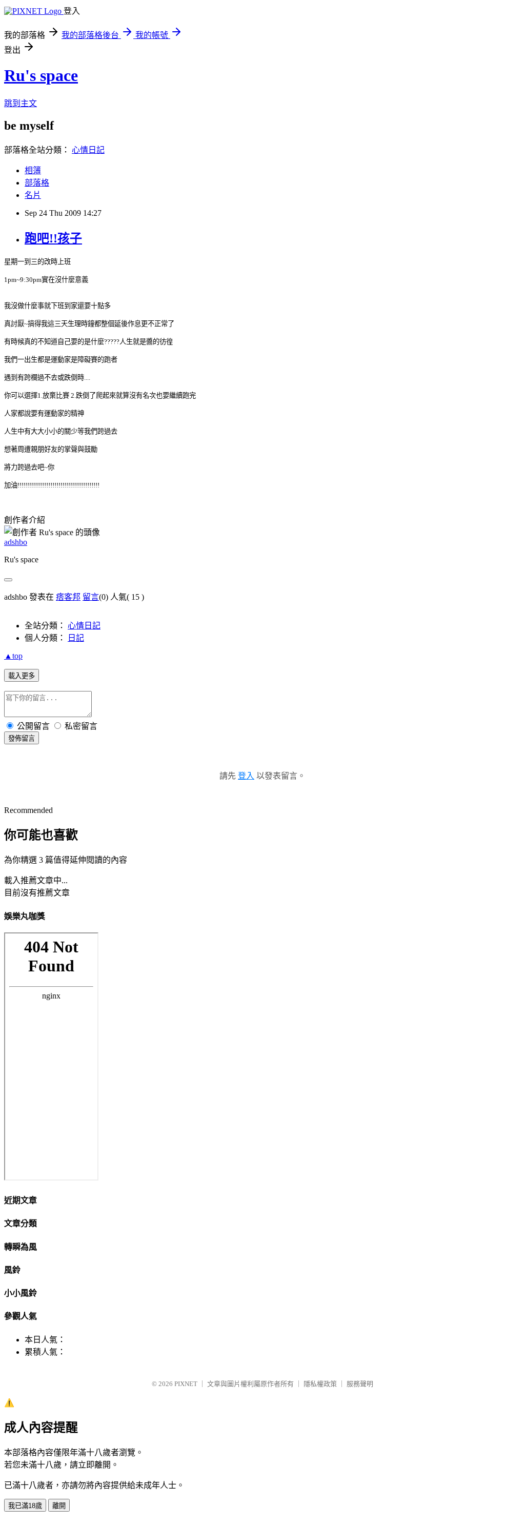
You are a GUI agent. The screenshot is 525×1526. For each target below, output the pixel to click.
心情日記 (88, 150)
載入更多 (21, 676)
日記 (76, 638)
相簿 (33, 170)
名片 (33, 195)
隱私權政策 (320, 1384)
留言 (91, 597)
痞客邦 (68, 597)
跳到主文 (20, 103)
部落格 (37, 182)
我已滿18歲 (25, 1506)
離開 (59, 1506)
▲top (13, 656)
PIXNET (185, 1384)
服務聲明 (360, 1384)
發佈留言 (21, 738)
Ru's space (41, 75)
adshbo (15, 542)
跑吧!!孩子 (53, 238)
